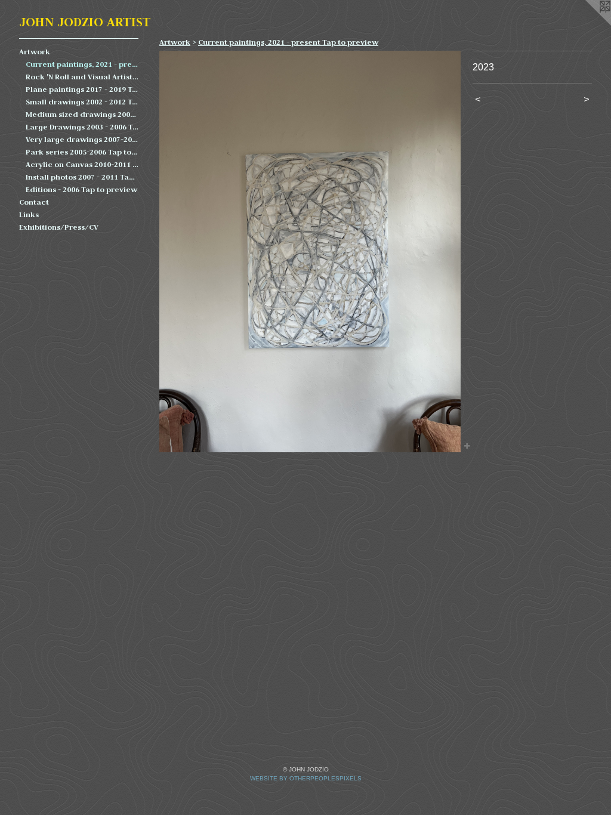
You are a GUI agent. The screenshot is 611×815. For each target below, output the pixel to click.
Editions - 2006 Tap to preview (81, 189)
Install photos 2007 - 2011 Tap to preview (82, 177)
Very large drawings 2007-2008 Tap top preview (82, 139)
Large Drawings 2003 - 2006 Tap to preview (82, 127)
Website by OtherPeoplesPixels (306, 778)
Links (29, 214)
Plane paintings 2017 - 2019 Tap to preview (82, 89)
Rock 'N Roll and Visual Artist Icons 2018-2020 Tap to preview (82, 77)
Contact (34, 202)
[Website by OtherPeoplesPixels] (587, 24)
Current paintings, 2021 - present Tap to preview (82, 64)
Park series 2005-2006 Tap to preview (82, 152)
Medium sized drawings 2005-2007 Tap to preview (82, 114)
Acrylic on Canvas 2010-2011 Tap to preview (82, 164)
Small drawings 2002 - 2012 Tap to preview (82, 102)
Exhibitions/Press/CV (58, 227)
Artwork (34, 52)
